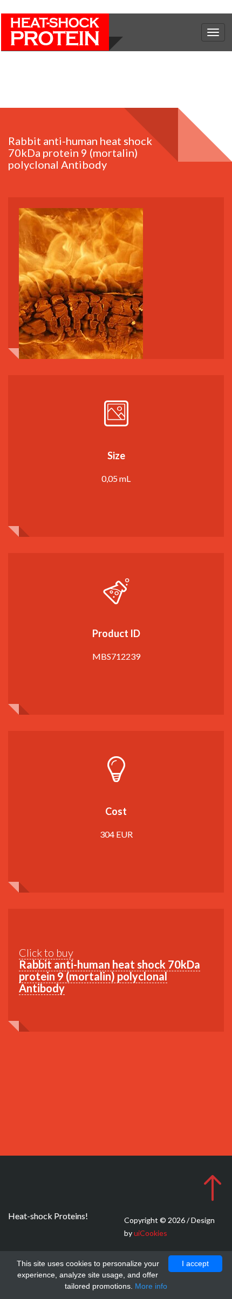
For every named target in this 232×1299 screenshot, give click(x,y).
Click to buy (109, 970)
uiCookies (150, 1233)
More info (151, 1286)
